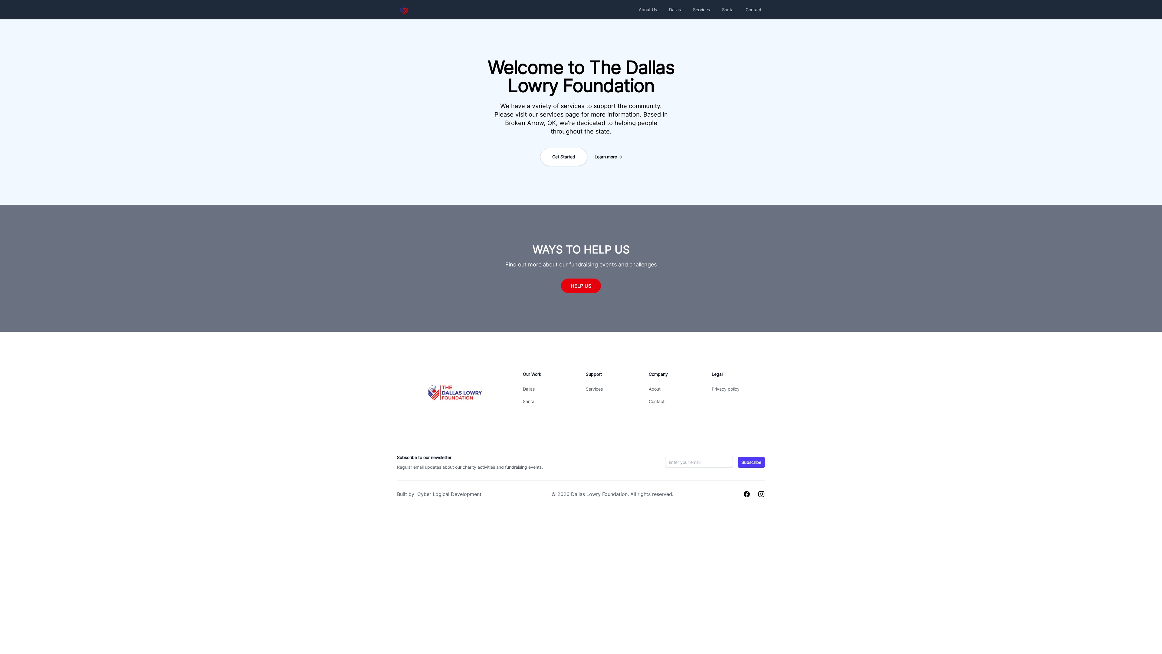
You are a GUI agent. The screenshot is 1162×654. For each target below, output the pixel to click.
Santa (728, 9)
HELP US (581, 286)
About (655, 388)
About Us (648, 9)
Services (701, 9)
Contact (753, 9)
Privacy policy (726, 388)
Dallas (675, 9)
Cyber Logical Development (448, 494)
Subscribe (751, 462)
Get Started (563, 156)
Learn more (608, 156)
